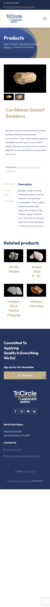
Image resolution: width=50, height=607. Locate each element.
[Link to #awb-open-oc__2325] (44, 18)
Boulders (7, 47)
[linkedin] (34, 411)
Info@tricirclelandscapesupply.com (23, 456)
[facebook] (15, 411)
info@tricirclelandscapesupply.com (20, 7)
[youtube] (28, 411)
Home (6, 44)
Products (13, 44)
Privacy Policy (29, 471)
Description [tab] (9, 184)
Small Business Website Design (19, 481)
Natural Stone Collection (29, 44)
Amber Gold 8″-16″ (36, 271)
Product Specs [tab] (7, 192)
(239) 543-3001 (14, 449)
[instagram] (21, 411)
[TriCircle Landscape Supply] (14, 14)
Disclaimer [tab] (9, 201)
